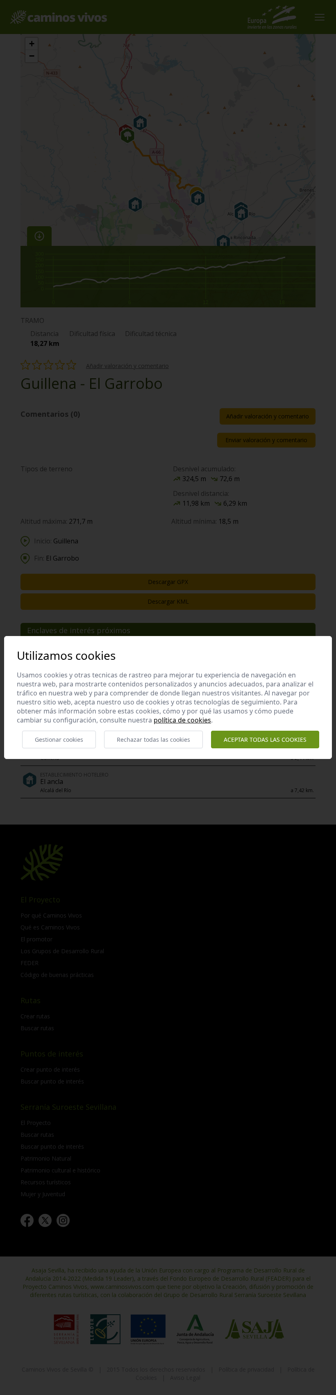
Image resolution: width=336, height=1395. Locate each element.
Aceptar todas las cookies (265, 739)
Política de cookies (182, 720)
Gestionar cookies (59, 739)
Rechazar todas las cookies (153, 739)
